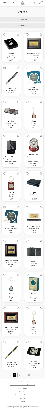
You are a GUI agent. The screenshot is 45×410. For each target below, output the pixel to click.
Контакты (22, 391)
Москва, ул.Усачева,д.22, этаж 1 (22, 385)
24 (29, 375)
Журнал (22, 401)
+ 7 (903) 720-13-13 (22, 381)
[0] (40, 3)
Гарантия (22, 398)
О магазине (22, 388)
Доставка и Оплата (22, 395)
